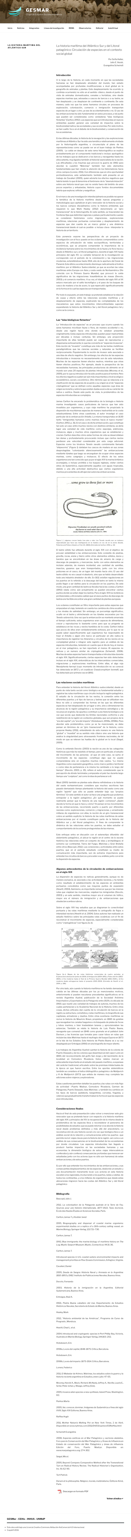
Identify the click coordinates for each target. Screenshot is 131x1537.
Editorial (99, 28)
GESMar (37, 10)
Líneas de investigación (54, 28)
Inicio (10, 28)
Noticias (20, 28)
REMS (71, 28)
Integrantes (34, 28)
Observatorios (85, 28)
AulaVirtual (113, 28)
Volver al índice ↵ (115, 1498)
